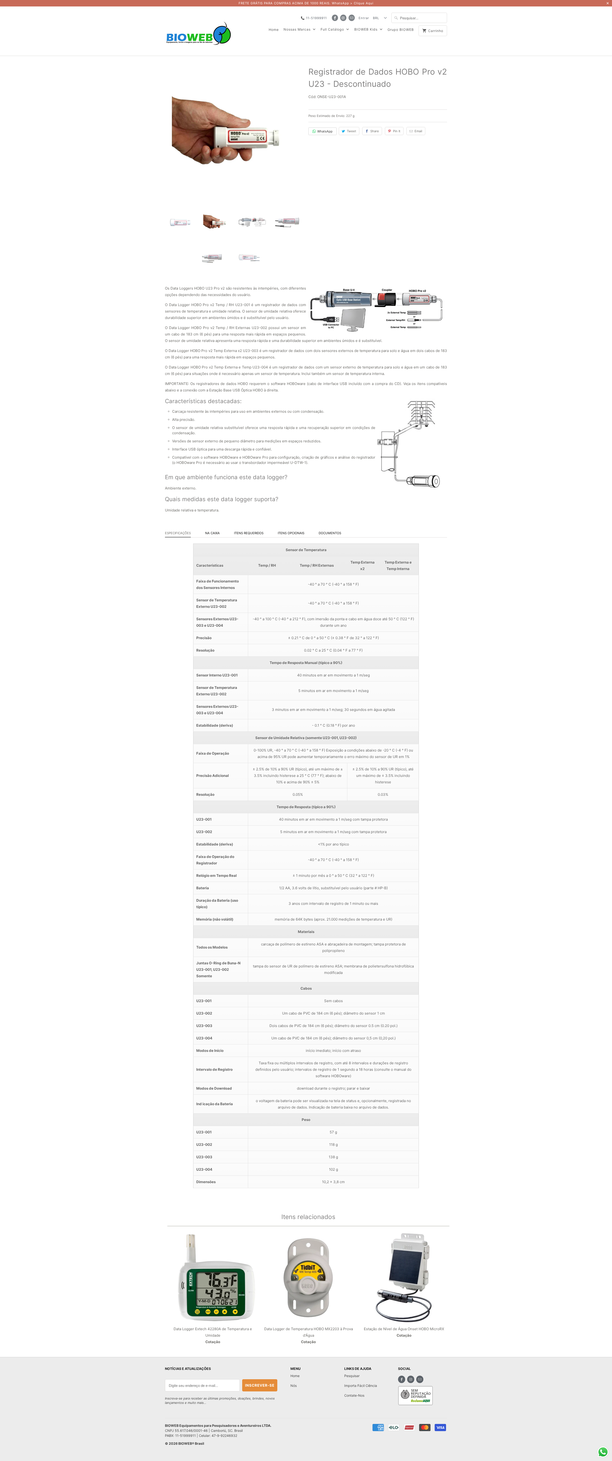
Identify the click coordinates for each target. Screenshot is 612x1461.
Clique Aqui (363, 3)
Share (374, 131)
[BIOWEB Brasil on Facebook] (335, 18)
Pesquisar (352, 1376)
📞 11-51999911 (314, 18)
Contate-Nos (354, 1395)
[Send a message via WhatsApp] (603, 1452)
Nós (293, 1386)
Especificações (178, 533)
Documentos (330, 533)
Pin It (396, 131)
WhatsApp (325, 131)
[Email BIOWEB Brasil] (352, 18)
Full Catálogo (333, 29)
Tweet (351, 131)
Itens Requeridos (248, 533)
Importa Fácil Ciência (360, 1386)
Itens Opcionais (291, 533)
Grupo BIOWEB (401, 29)
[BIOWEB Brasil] (198, 31)
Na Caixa (212, 533)
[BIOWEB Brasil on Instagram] (343, 18)
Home (274, 29)
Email (418, 131)
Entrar (364, 18)
